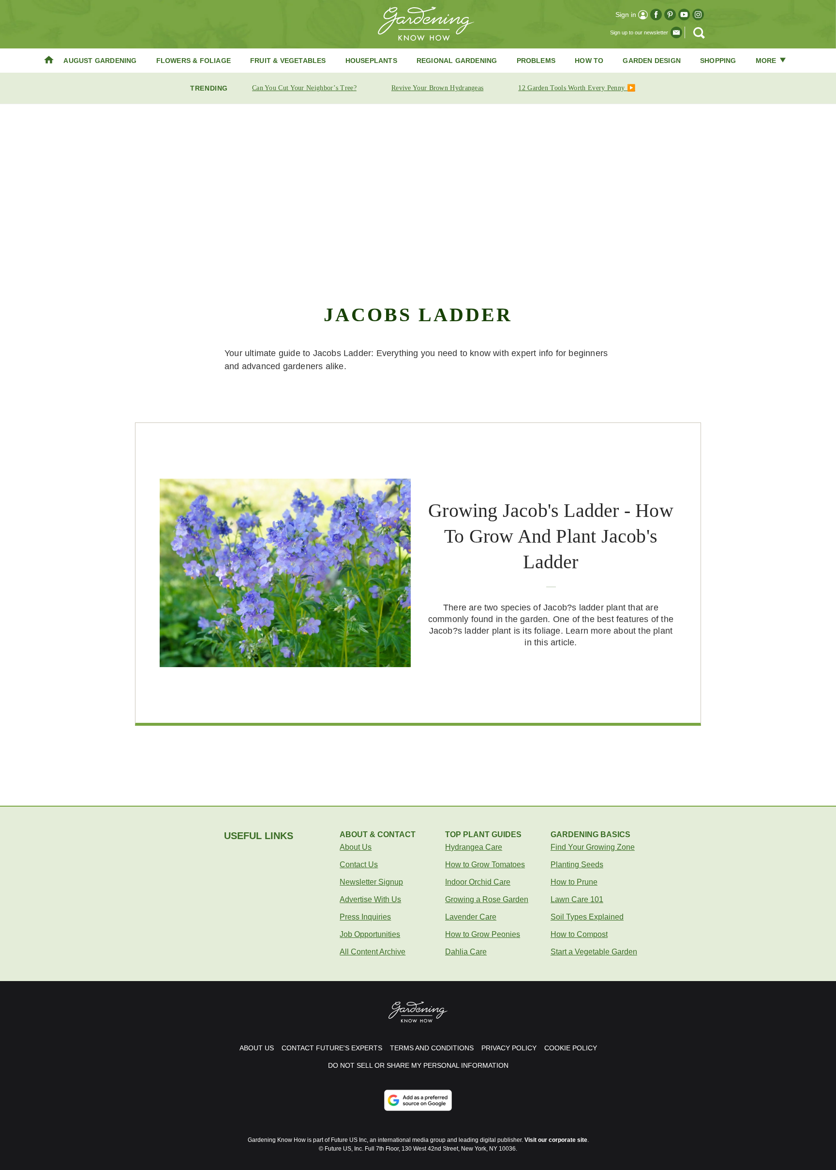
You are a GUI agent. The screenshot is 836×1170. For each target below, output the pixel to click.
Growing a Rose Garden (486, 899)
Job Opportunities (370, 934)
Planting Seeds (577, 864)
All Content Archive (372, 952)
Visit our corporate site (555, 1140)
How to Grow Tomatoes (485, 864)
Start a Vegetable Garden (594, 952)
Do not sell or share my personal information (418, 1065)
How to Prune (574, 882)
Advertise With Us (370, 899)
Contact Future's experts (332, 1048)
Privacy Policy (509, 1048)
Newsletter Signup (371, 882)
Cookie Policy (570, 1048)
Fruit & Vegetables (288, 60)
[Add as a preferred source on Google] (418, 1100)
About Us (356, 847)
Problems (536, 60)
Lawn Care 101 (577, 899)
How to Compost (579, 934)
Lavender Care (470, 917)
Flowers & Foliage (193, 60)
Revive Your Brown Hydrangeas (437, 88)
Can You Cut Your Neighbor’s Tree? (304, 88)
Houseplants (371, 60)
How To (589, 60)
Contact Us (359, 864)
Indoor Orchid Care (477, 882)
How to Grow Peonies (482, 934)
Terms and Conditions (432, 1048)
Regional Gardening (457, 60)
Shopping (718, 60)
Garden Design (652, 60)
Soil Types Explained (587, 917)
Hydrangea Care (473, 847)
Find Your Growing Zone (593, 847)
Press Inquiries (365, 917)
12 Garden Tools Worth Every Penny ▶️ (576, 88)
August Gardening (99, 60)
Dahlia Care (466, 952)
